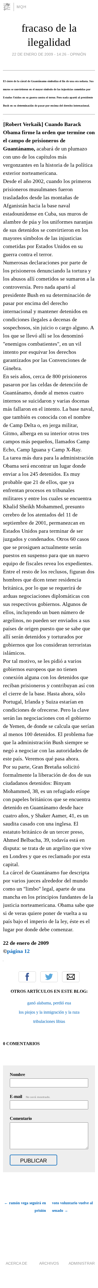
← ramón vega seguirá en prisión (25, 1207)
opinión (78, 54)
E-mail (30, 1096)
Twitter (49, 976)
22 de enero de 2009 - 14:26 (39, 54)
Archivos (49, 1263)
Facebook (27, 976)
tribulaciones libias (49, 1021)
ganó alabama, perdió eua (49, 1003)
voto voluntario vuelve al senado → (72, 1207)
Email (70, 976)
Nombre (17, 1074)
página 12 (18, 951)
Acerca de (16, 1263)
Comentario (21, 1118)
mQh (21, 7)
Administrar (82, 1263)
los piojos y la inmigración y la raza (49, 1012)
